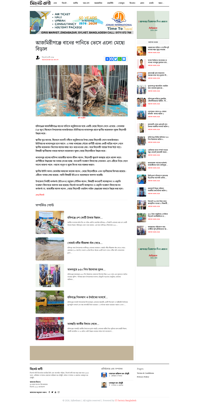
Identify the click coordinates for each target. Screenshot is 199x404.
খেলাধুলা (121, 3)
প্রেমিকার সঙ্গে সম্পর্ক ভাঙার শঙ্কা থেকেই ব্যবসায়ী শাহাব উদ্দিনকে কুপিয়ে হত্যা (158, 152)
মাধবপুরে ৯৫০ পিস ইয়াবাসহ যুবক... (86, 269)
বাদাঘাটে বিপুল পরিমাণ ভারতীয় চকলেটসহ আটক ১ (157, 189)
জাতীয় (75, 3)
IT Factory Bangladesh (125, 400)
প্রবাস (142, 3)
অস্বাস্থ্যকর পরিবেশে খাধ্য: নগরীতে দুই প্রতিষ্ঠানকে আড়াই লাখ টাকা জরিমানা (158, 229)
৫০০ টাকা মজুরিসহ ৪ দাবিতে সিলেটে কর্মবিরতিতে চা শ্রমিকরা (158, 216)
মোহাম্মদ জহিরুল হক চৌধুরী (119, 373)
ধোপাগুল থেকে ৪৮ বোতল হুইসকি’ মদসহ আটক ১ (157, 112)
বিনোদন (132, 3)
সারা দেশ (86, 3)
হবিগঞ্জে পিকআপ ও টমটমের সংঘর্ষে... (87, 297)
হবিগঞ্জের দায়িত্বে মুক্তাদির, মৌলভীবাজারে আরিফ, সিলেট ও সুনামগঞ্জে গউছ (158, 101)
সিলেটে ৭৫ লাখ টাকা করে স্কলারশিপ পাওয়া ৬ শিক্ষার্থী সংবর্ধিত (157, 203)
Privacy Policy (143, 377)
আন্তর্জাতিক (98, 3)
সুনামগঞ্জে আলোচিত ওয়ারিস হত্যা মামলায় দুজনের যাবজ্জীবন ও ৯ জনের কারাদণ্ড (158, 88)
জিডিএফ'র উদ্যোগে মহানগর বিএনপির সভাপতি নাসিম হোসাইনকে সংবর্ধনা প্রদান (158, 178)
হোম (55, 3)
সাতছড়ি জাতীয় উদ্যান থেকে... (83, 324)
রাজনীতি (110, 3)
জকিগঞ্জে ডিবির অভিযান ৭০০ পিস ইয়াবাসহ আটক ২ (158, 138)
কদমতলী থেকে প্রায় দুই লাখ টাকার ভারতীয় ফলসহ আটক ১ (158, 125)
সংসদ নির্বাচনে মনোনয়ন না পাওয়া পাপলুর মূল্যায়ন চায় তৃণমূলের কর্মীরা (157, 62)
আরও (160, 3)
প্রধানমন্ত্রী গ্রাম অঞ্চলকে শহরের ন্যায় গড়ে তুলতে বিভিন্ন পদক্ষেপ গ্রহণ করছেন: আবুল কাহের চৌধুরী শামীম (158, 76)
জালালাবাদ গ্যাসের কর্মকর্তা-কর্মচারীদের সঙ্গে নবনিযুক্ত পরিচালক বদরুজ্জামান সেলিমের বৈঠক (157, 166)
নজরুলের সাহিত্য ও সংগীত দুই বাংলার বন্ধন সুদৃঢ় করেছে (158, 48)
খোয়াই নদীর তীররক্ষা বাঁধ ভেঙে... (84, 243)
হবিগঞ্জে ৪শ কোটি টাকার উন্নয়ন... (85, 218)
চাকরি (151, 3)
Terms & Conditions (145, 373)
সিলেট (64, 3)
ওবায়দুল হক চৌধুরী (116, 383)
